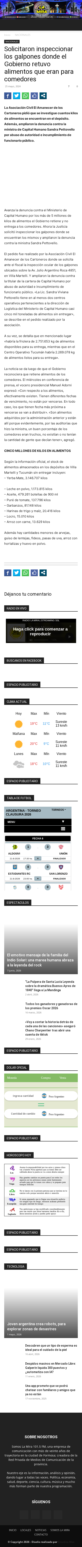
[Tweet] (16, 95)
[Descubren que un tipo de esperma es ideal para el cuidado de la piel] (12, 1350)
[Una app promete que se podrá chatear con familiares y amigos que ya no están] (12, 1391)
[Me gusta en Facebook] (34, 95)
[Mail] (46, 1515)
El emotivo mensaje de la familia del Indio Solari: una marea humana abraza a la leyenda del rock (40, 960)
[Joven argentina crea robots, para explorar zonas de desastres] (41, 1306)
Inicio (7, 35)
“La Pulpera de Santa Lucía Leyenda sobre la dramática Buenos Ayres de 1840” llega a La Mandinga (50, 986)
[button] (7, 25)
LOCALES (25, 1530)
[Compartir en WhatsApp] (25, 95)
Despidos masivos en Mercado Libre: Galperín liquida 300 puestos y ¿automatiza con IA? (50, 1368)
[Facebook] (24, 1515)
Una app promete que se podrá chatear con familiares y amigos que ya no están (50, 1390)
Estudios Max (66, 1542)
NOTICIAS (40, 1530)
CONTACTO (41, 1534)
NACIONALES (22, 35)
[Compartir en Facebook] (7, 95)
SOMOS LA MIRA (60, 1530)
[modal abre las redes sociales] (43, 95)
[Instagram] (35, 1514)
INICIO (12, 1530)
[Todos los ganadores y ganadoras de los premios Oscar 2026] (12, 1009)
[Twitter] (58, 1515)
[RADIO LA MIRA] (41, 9)
